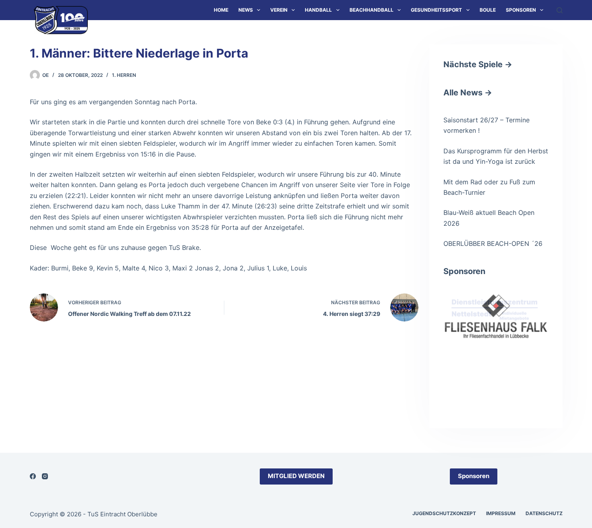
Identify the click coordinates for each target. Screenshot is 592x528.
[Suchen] (560, 10)
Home (221, 10)
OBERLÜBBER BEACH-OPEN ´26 (492, 243)
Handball (318, 10)
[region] (496, 345)
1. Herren (124, 75)
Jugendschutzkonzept (444, 513)
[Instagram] (45, 476)
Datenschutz (544, 513)
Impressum (500, 513)
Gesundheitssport (436, 10)
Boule (488, 10)
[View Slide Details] (496, 310)
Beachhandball (371, 10)
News (245, 10)
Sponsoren (521, 10)
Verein (279, 10)
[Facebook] (33, 476)
